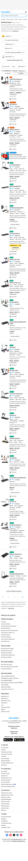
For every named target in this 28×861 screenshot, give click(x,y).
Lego (2, 705)
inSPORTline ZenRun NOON (16, 208)
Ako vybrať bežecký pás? (15, 154)
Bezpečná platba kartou (7, 784)
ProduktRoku (4, 821)
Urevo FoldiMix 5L (14, 302)
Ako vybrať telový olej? (6, 664)
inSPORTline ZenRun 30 (15, 525)
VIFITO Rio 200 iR (13, 370)
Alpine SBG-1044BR (5, 687)
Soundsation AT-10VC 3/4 (7, 689)
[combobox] (14, 15)
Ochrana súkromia (5, 782)
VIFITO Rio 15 (12, 501)
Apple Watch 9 (4, 698)
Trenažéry (25, 19)
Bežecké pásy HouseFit (7, 651)
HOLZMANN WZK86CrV (6, 680)
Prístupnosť (4, 765)
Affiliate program (5, 806)
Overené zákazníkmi (6, 817)
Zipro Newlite (13, 458)
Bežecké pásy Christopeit (7, 648)
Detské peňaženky (5, 628)
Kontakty (3, 750)
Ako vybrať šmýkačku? (6, 669)
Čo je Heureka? (4, 748)
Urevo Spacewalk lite (14, 165)
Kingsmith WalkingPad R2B (16, 574)
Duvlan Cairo (12, 415)
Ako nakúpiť (4, 771)
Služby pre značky (5, 801)
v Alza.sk (11, 333)
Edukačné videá (5, 808)
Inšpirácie (3, 825)
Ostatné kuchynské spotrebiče (8, 626)
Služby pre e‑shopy (5, 797)
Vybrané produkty (6, 673)
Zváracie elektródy (5, 624)
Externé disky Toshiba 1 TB (7, 633)
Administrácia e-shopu (6, 793)
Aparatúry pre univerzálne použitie (9, 630)
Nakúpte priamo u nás (6, 778)
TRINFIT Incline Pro (14, 129)
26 (22, 597)
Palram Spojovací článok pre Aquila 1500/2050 (11, 682)
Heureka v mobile (5, 773)
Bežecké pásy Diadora (6, 653)
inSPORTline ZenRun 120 (15, 79)
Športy (16, 19)
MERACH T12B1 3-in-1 (15, 282)
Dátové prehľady (5, 804)
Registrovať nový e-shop (7, 795)
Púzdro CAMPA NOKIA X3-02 (8, 676)
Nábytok (3, 709)
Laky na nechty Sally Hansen (8, 639)
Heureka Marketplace (6, 799)
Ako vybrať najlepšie (7, 662)
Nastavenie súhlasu (6, 780)
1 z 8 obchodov (13, 251)
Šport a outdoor (10, 19)
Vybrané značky (5, 646)
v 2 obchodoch (12, 94)
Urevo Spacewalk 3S (14, 233)
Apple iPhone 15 (5, 696)
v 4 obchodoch (12, 119)
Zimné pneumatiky (5, 707)
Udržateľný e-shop (5, 827)
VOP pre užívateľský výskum (8, 786)
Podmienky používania (6, 752)
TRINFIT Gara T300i (14, 259)
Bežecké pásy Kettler (6, 657)
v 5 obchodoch (12, 314)
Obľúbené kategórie (7, 619)
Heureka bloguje (5, 758)
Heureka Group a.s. (17, 839)
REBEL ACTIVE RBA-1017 (15, 554)
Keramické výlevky (5, 635)
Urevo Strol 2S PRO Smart (16, 394)
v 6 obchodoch (12, 178)
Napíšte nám (14, 728)
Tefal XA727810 (4, 685)
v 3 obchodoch (12, 145)
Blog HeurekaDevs (5, 761)
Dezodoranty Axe (5, 641)
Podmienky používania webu (18, 841)
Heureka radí (4, 776)
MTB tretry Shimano (6, 637)
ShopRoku (3, 819)
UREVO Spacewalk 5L (14, 438)
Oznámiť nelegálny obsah (7, 763)
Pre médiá (3, 756)
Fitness (20, 19)
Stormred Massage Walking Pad (17, 477)
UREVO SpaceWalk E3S (15, 186)
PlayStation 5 (4, 703)
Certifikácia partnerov (6, 823)
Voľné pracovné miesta (6, 754)
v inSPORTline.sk (13, 221)
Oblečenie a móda (5, 711)
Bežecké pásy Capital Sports (8, 655)
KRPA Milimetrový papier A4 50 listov (10, 678)
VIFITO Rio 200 (13, 104)
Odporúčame (5, 694)
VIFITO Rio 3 (12, 347)
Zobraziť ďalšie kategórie (13, 60)
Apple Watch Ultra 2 (6, 701)
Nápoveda (3, 810)
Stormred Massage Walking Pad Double (17, 322)
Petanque (3, 622)
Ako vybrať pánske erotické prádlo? (9, 667)
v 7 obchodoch (12, 200)
